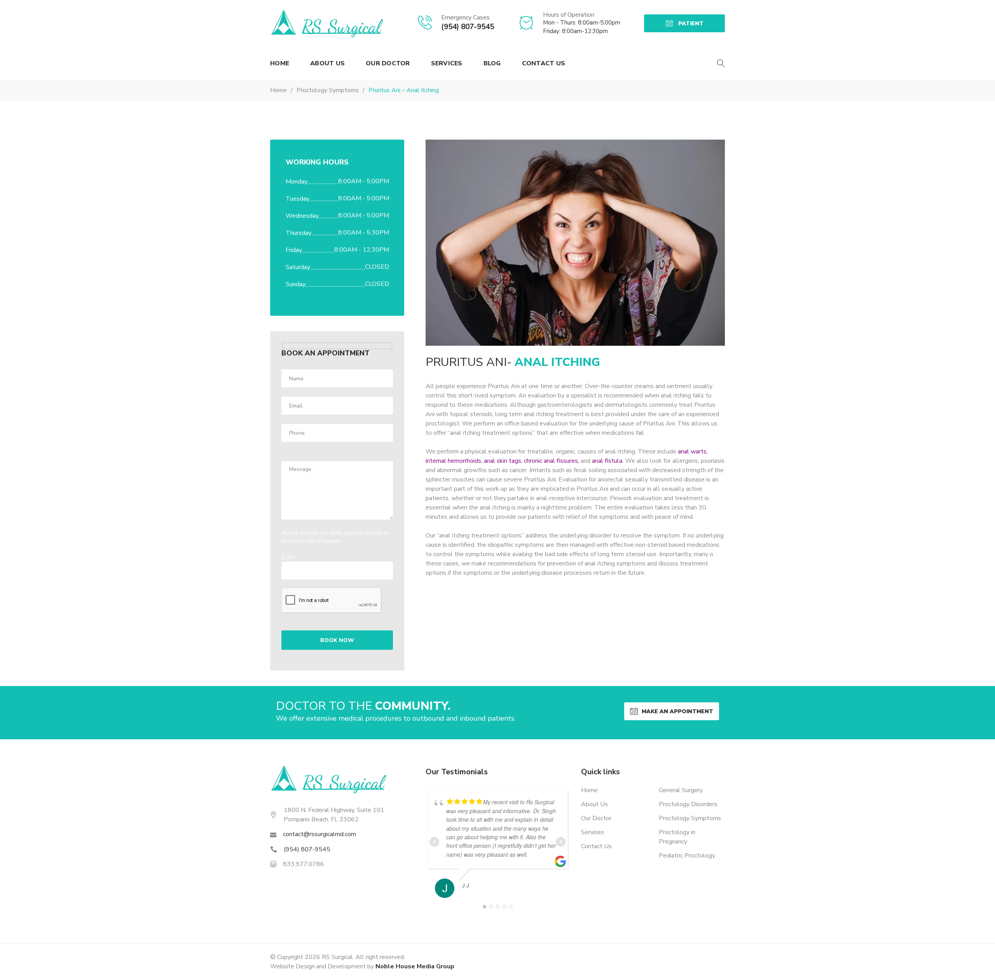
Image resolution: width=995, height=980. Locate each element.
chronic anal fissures (551, 461)
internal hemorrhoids (453, 461)
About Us (327, 63)
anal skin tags (502, 461)
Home (279, 63)
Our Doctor (388, 63)
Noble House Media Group (414, 966)
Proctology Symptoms (690, 818)
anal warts (692, 451)
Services (447, 63)
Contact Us (544, 63)
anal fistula (607, 461)
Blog (492, 63)
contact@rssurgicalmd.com (319, 834)
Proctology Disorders (688, 804)
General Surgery (681, 790)
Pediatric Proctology (687, 855)
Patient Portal (687, 26)
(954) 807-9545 (467, 27)
